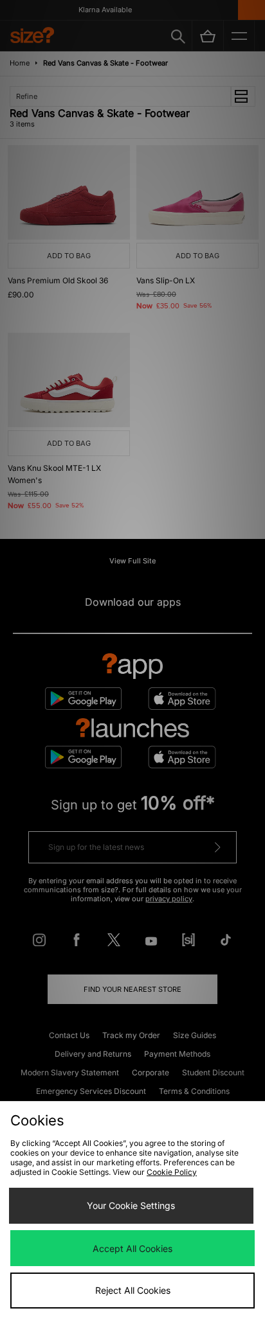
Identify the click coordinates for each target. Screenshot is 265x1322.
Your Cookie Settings (131, 1205)
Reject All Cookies (132, 1290)
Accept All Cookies (132, 1248)
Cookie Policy (172, 1172)
